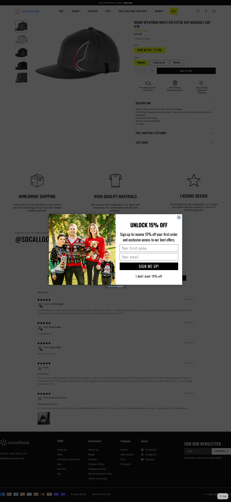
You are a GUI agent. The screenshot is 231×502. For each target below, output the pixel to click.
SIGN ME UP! (149, 266)
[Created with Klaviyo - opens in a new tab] (115, 286)
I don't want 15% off (149, 276)
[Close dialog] (179, 217)
